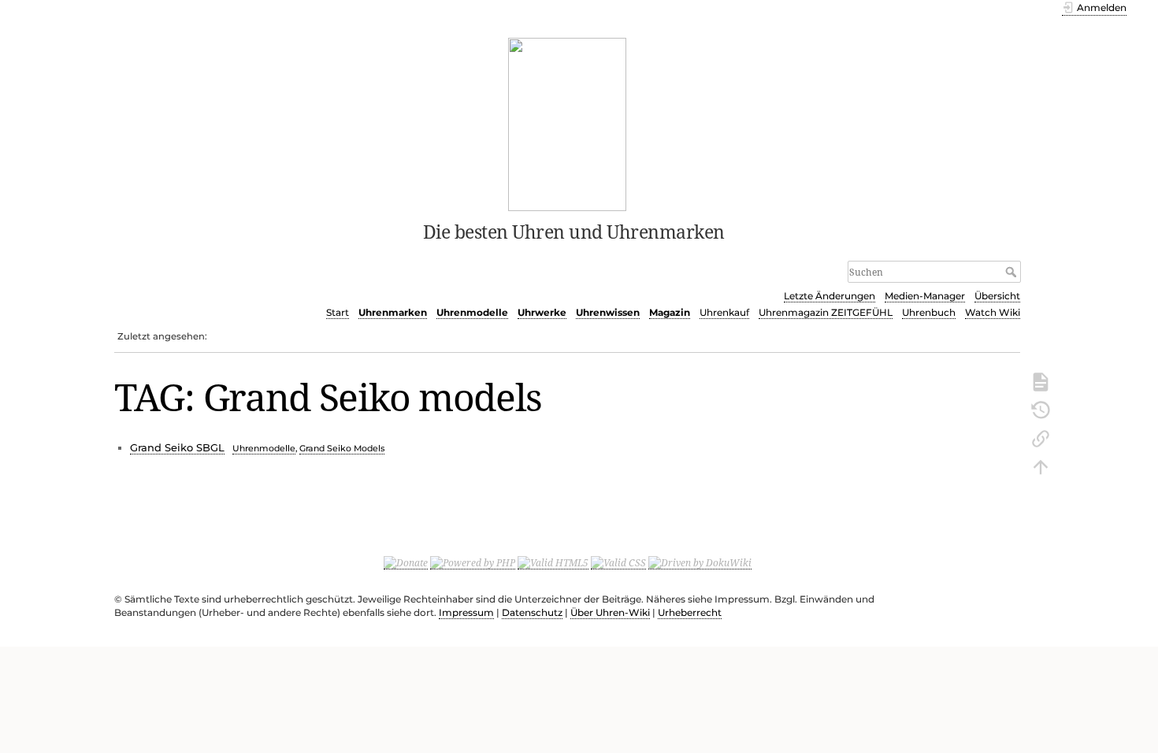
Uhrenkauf (724, 312)
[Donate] (406, 562)
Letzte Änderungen (829, 296)
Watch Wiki (992, 312)
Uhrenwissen (608, 312)
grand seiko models (341, 448)
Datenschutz (532, 612)
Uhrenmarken (392, 312)
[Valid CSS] (618, 562)
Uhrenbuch (929, 312)
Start (337, 312)
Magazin (669, 312)
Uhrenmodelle (472, 312)
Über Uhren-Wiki (610, 612)
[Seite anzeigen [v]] (1041, 380)
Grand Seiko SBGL (177, 447)
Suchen (1012, 271)
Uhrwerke (542, 312)
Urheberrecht (690, 612)
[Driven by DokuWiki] (700, 562)
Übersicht (997, 296)
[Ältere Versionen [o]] (1041, 409)
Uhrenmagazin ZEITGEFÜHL (826, 312)
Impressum (466, 612)
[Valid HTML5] (553, 562)
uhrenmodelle (263, 448)
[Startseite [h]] (567, 123)
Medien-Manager (925, 296)
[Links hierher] (1041, 437)
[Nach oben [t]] (1041, 465)
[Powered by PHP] (472, 562)
